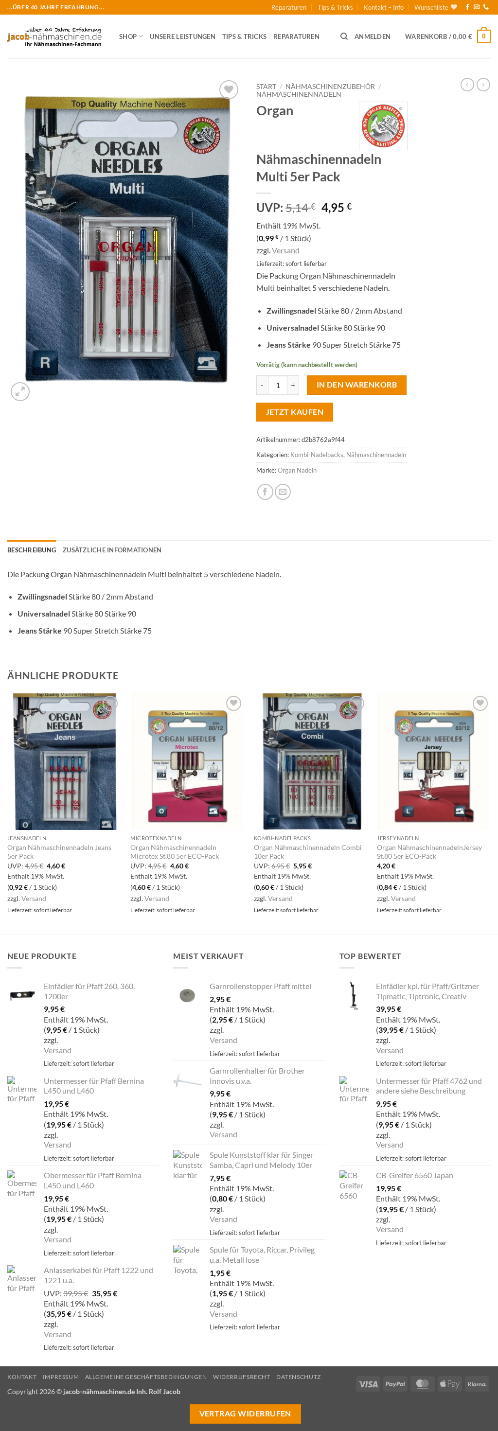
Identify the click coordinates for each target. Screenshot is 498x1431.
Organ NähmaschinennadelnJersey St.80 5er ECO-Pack (429, 852)
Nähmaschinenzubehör (330, 86)
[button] (373, 36)
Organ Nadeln (297, 470)
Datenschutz (298, 1376)
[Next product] (467, 84)
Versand (286, 250)
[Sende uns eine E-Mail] (477, 7)
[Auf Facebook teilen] (265, 492)
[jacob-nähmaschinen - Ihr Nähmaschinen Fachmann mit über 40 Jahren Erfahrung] (56, 37)
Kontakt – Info (384, 7)
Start (266, 86)
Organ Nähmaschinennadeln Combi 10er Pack (308, 852)
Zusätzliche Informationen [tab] (112, 550)
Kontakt (21, 1376)
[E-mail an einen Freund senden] (283, 492)
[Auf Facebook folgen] (467, 7)
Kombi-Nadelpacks (316, 455)
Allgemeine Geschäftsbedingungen (146, 1376)
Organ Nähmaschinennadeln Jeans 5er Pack (59, 852)
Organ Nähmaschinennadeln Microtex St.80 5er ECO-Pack (174, 852)
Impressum (61, 1376)
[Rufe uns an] (486, 7)
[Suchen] (344, 36)
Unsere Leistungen (182, 36)
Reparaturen (288, 7)
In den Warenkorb (357, 384)
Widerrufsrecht (241, 1376)
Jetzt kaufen (295, 411)
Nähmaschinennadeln (298, 94)
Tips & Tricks (335, 7)
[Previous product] (483, 84)
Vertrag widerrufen (245, 1413)
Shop (128, 36)
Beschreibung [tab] (31, 550)
